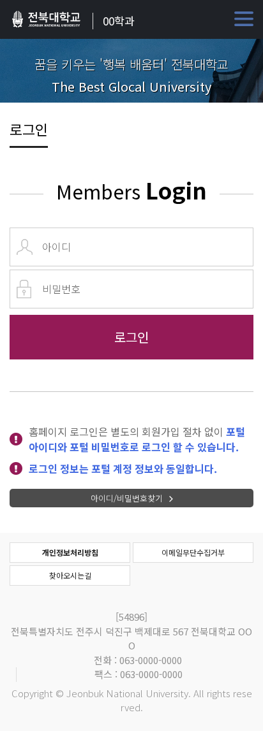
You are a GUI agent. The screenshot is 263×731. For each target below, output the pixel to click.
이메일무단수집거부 (193, 552)
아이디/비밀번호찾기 (127, 498)
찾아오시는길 (70, 575)
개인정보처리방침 (70, 552)
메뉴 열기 (243, 19)
